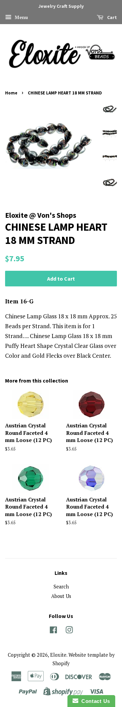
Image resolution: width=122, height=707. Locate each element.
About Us (61, 596)
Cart (111, 17)
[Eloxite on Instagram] (69, 631)
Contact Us (94, 701)
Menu (20, 17)
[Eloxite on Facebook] (53, 631)
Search (61, 586)
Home (11, 92)
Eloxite (58, 655)
